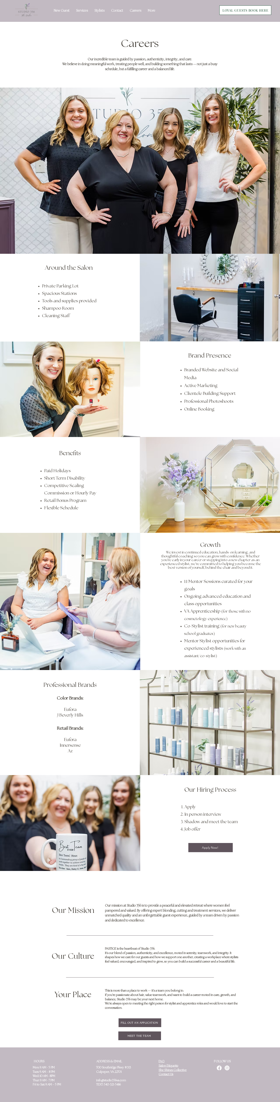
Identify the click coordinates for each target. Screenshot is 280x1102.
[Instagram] (227, 1068)
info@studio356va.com (111, 1080)
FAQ (161, 1061)
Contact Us (166, 1074)
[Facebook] (219, 1068)
